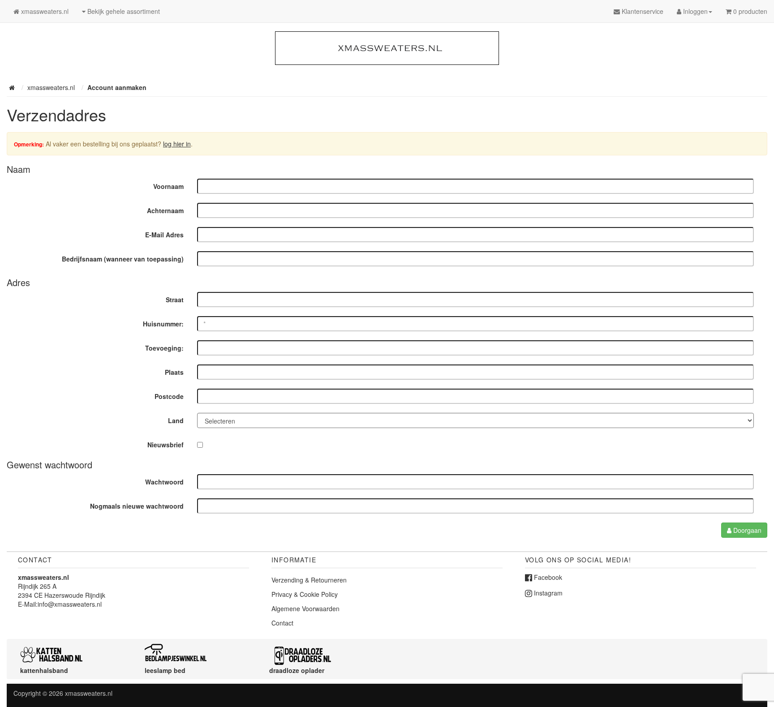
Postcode (169, 396)
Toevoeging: (164, 347)
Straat (175, 299)
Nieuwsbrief (165, 444)
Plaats (174, 372)
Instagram (547, 592)
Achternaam (165, 210)
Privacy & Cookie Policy (304, 594)
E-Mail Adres (164, 234)
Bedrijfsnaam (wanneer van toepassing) (123, 258)
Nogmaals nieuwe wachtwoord (137, 505)
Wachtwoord (164, 481)
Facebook (547, 577)
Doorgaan (746, 530)
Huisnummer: (163, 323)
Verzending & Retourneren (309, 579)
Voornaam (168, 186)
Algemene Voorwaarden (305, 608)
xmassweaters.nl (88, 693)
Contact (282, 622)
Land (176, 420)
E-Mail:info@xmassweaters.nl (60, 604)
